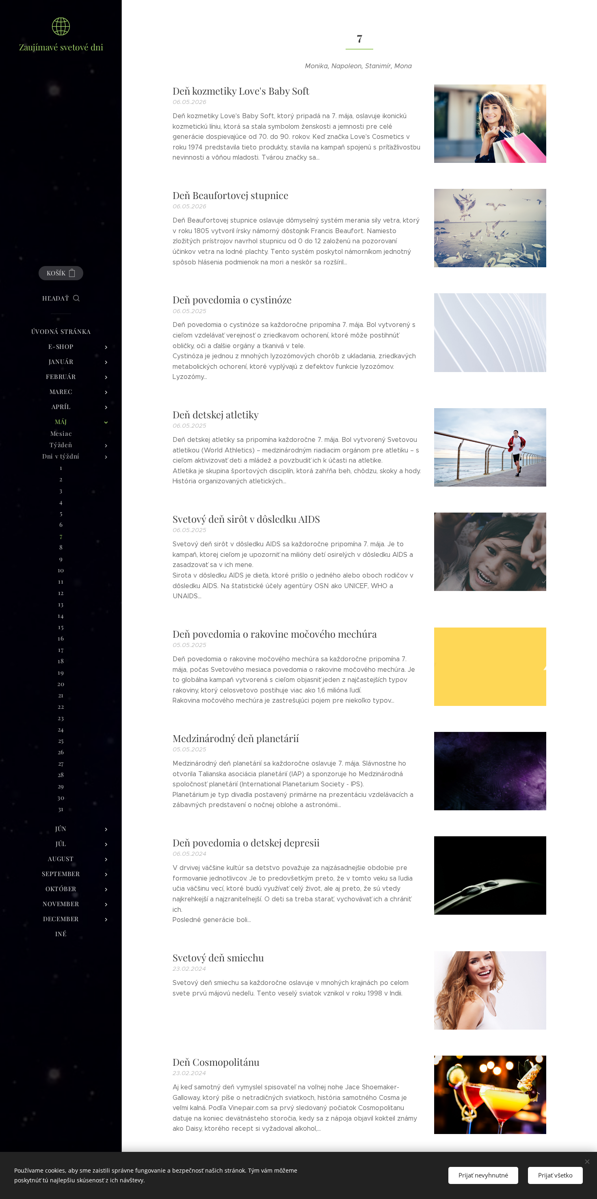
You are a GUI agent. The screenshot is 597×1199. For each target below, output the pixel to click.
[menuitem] (60, 331)
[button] (61, 298)
